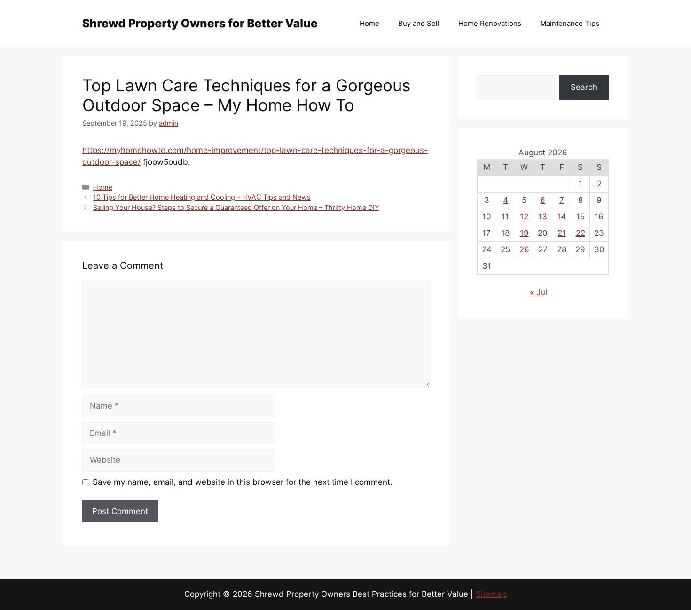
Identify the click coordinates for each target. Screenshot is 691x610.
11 (505, 216)
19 (524, 233)
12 (524, 216)
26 (524, 249)
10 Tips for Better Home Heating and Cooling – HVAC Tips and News (202, 197)
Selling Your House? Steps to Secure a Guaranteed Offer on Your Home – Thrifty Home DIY (236, 207)
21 (562, 233)
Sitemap (491, 594)
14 (561, 216)
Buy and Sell (419, 23)
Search (584, 87)
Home (369, 23)
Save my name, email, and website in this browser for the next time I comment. (243, 482)
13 (542, 216)
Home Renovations (489, 23)
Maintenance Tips (569, 23)
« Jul (538, 292)
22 (580, 233)
